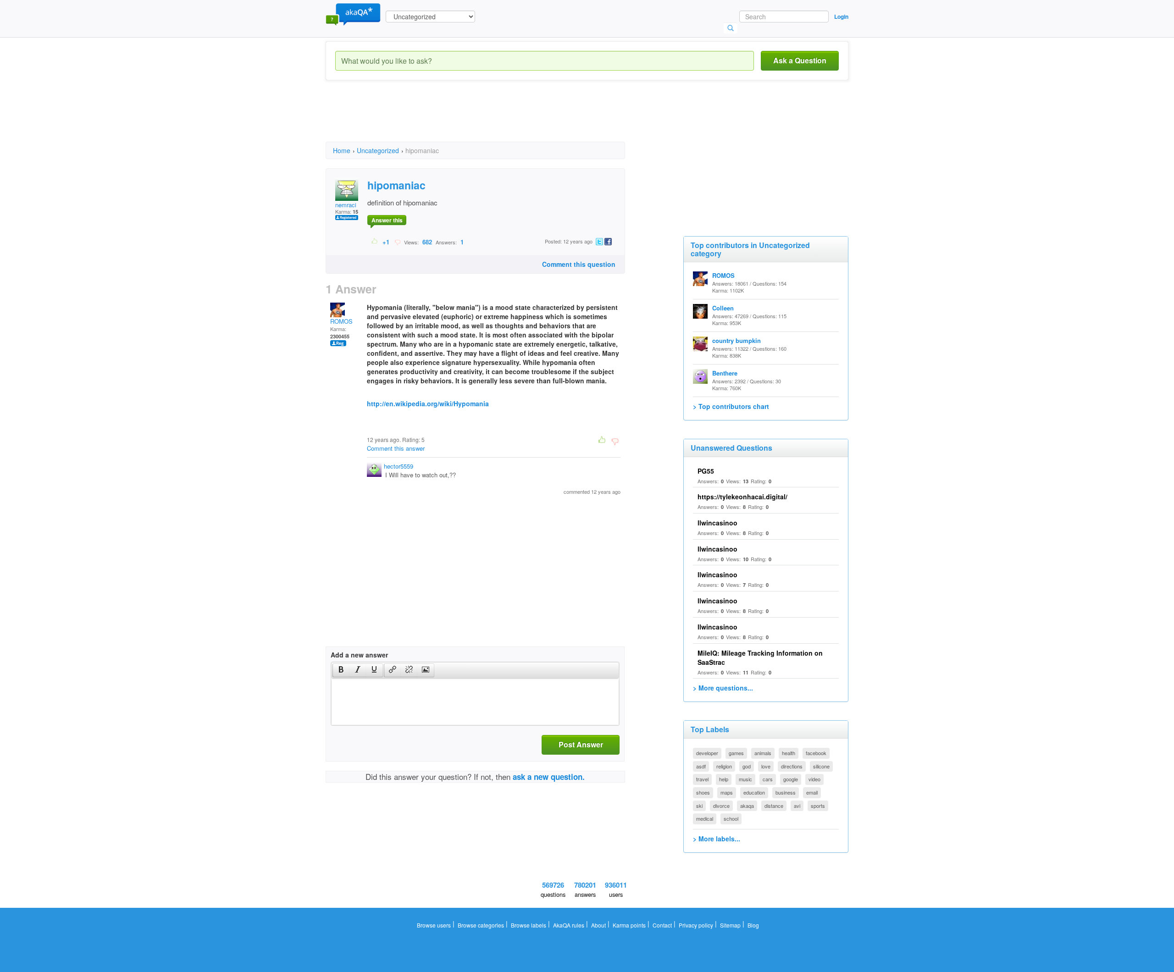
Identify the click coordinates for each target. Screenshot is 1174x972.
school (731, 818)
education (754, 792)
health (788, 753)
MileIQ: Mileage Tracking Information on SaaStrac (760, 657)
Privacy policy (696, 925)
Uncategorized (378, 150)
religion (724, 766)
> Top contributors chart (731, 406)
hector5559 (398, 466)
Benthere (724, 373)
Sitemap (730, 925)
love (765, 766)
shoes (703, 792)
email (812, 792)
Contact (662, 925)
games (736, 753)
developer (707, 753)
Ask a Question (799, 60)
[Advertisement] (492, 119)
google (790, 779)
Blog (753, 925)
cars (768, 779)
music (745, 779)
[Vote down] (397, 241)
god (746, 766)
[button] (340, 670)
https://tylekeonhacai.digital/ (742, 496)
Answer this (387, 220)
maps (726, 792)
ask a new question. (549, 776)
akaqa (747, 805)
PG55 (706, 470)
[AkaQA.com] (353, 13)
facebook (816, 753)
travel (702, 779)
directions (792, 766)
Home (341, 150)
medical (704, 818)
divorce (721, 805)
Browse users (434, 925)
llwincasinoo (717, 522)
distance (773, 805)
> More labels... (716, 838)
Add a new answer (359, 654)
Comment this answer (396, 448)
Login (841, 16)
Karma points (629, 925)
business (785, 792)
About (598, 925)
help (723, 779)
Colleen (723, 308)
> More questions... (723, 687)
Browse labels (528, 925)
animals (762, 753)
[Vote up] (375, 241)
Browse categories (481, 925)
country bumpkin (736, 340)
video (814, 779)
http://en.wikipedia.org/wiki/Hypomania (428, 403)
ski (699, 805)
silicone (821, 766)
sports (818, 805)
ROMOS (341, 321)
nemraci (345, 204)
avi (797, 805)
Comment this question (578, 264)
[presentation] (341, 670)
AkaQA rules (568, 925)
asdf (701, 766)
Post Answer (581, 744)
